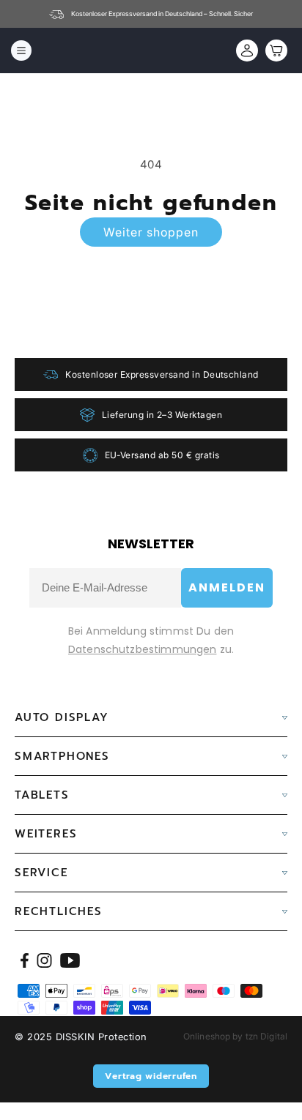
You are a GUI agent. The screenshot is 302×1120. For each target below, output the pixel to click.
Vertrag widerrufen (151, 1076)
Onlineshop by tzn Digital (235, 1036)
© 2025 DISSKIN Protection (81, 1036)
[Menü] (21, 50)
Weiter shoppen (150, 232)
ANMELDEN (226, 587)
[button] (272, 50)
